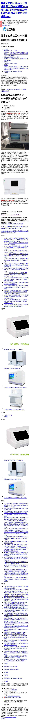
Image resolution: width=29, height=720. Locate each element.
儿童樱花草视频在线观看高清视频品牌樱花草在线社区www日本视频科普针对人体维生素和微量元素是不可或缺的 (16, 240)
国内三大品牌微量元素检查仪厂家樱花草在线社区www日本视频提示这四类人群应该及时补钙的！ (16, 525)
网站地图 (8, 25)
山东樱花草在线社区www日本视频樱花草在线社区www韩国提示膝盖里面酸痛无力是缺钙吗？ (16, 574)
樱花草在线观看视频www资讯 (11, 57)
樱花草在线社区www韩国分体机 (12, 368)
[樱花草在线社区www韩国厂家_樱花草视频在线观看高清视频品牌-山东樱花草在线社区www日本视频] (9, 31)
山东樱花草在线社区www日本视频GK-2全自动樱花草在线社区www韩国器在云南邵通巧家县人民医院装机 (16, 615)
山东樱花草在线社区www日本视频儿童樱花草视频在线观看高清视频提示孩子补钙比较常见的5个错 (16, 301)
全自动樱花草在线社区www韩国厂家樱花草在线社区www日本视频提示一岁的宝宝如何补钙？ (16, 566)
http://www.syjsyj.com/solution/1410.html (11, 214)
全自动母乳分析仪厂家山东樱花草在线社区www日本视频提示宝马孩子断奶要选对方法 (16, 260)
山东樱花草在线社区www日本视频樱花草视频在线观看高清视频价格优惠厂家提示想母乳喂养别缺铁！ (16, 296)
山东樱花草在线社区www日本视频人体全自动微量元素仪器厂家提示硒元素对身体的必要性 (16, 247)
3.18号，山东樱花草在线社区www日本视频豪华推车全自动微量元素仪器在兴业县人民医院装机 (15, 637)
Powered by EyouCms (10, 717)
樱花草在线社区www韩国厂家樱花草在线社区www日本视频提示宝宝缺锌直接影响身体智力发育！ (16, 579)
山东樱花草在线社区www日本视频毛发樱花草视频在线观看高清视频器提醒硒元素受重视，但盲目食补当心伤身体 (16, 549)
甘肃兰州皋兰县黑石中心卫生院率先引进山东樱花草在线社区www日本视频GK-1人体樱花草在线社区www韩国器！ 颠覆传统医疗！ (16, 594)
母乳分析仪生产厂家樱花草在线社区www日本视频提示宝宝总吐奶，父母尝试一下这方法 (16, 287)
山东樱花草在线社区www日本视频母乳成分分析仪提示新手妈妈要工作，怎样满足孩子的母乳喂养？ (16, 538)
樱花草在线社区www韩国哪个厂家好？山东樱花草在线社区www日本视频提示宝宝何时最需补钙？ (16, 533)
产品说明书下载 (8, 63)
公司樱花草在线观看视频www (11, 58)
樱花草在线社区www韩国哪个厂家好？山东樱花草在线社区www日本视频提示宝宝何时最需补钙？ (16, 274)
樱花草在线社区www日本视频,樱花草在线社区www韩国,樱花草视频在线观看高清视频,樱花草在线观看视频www (14, 10)
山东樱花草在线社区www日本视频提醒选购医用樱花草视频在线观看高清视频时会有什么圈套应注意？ (16, 648)
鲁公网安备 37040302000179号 (13, 697)
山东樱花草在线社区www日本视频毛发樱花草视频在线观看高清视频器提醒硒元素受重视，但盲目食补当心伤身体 (16, 292)
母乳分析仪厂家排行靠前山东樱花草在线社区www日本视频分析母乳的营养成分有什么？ (16, 270)
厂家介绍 (6, 65)
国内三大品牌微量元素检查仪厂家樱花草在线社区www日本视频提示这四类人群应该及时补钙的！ (16, 265)
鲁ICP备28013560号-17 (14, 696)
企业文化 (9, 68)
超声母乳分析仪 (10, 55)
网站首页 (6, 49)
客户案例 (6, 61)
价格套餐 (6, 73)
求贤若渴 (11, 69)
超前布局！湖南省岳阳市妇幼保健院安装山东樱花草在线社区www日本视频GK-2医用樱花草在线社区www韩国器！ (16, 599)
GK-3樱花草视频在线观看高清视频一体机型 (15, 387)
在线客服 (3, 25)
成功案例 (14, 63)
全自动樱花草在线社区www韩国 (12, 52)
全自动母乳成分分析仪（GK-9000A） (13, 349)
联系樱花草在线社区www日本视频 (13, 71)
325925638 (14, 689)
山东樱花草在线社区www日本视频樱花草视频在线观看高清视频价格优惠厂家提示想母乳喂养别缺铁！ (16, 554)
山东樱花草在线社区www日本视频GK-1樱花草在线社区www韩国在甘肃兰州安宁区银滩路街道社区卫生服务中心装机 (16, 619)
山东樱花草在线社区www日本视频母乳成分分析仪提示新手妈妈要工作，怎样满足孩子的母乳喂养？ (16, 279)
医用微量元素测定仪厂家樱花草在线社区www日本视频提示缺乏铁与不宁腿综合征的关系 (16, 255)
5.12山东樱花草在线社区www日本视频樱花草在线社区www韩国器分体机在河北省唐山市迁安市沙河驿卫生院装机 (16, 610)
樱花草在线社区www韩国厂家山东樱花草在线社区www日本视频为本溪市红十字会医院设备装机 (16, 653)
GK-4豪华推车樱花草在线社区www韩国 (14, 409)
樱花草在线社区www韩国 (10, 50)
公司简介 (11, 66)
